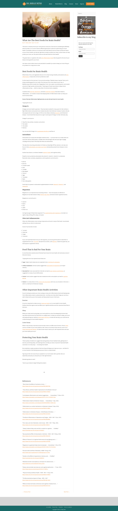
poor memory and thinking (56, 271)
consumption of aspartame (53, 265)
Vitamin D (55, 184)
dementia (57, 113)
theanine (54, 241)
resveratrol (25, 186)
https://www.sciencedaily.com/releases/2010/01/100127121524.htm (39, 447)
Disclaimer (61, 507)
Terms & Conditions (68, 507)
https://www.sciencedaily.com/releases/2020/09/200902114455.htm (39, 402)
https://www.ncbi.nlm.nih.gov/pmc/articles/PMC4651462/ (36, 480)
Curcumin (36, 241)
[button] (90, 3)
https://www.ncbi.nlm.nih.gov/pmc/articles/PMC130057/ (36, 425)
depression (37, 91)
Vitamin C (61, 184)
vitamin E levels (47, 152)
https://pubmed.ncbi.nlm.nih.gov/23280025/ (33, 458)
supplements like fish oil (43, 131)
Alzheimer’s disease (50, 91)
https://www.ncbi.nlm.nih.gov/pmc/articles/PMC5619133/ (36, 485)
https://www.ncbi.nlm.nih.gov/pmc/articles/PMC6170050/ (36, 391)
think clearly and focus (43, 317)
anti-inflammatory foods (47, 58)
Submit (80, 56)
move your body (45, 303)
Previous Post (26, 491)
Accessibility (48, 507)
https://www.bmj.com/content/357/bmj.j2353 (33, 463)
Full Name (81, 47)
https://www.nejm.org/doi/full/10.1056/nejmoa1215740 (36, 452)
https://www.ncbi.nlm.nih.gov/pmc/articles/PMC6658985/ (36, 419)
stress (66, 325)
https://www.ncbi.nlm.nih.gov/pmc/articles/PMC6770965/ (36, 474)
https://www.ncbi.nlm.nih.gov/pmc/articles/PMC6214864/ (36, 408)
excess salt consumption (45, 282)
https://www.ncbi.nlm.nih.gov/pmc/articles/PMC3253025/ (36, 413)
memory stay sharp (45, 194)
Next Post (67, 491)
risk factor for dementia (54, 262)
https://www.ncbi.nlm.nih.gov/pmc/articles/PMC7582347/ (36, 436)
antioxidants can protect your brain (37, 147)
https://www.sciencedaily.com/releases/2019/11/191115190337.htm (39, 397)
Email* (80, 51)
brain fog (32, 91)
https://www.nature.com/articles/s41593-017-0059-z (35, 469)
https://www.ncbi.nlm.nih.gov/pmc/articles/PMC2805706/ (36, 386)
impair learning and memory (29, 329)
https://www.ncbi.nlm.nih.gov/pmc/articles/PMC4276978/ (36, 441)
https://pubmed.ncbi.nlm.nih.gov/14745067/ (33, 430)
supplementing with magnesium (53, 213)
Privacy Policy (54, 507)
